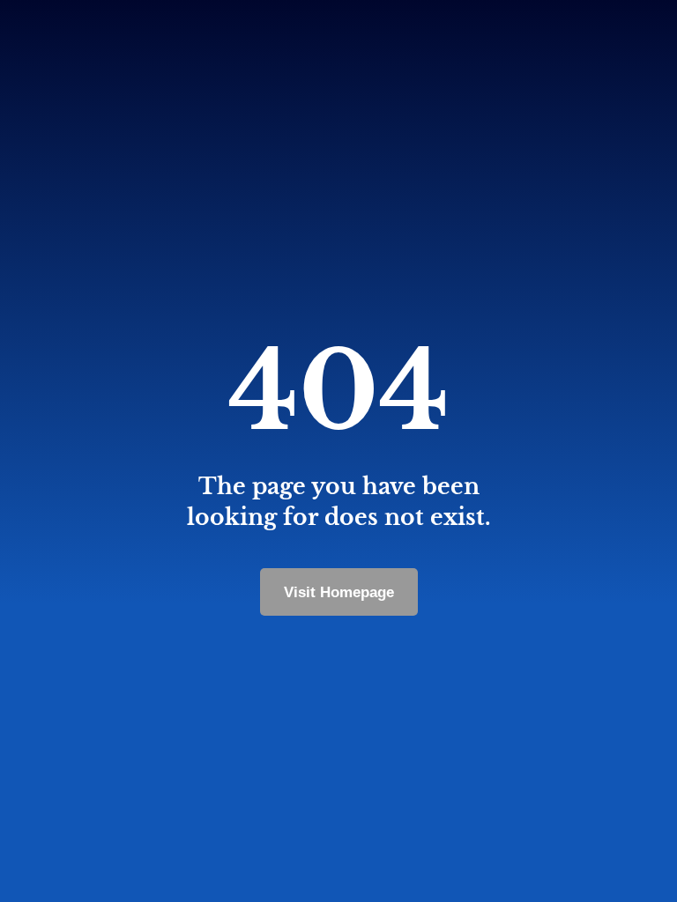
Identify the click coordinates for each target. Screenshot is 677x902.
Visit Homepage (339, 592)
